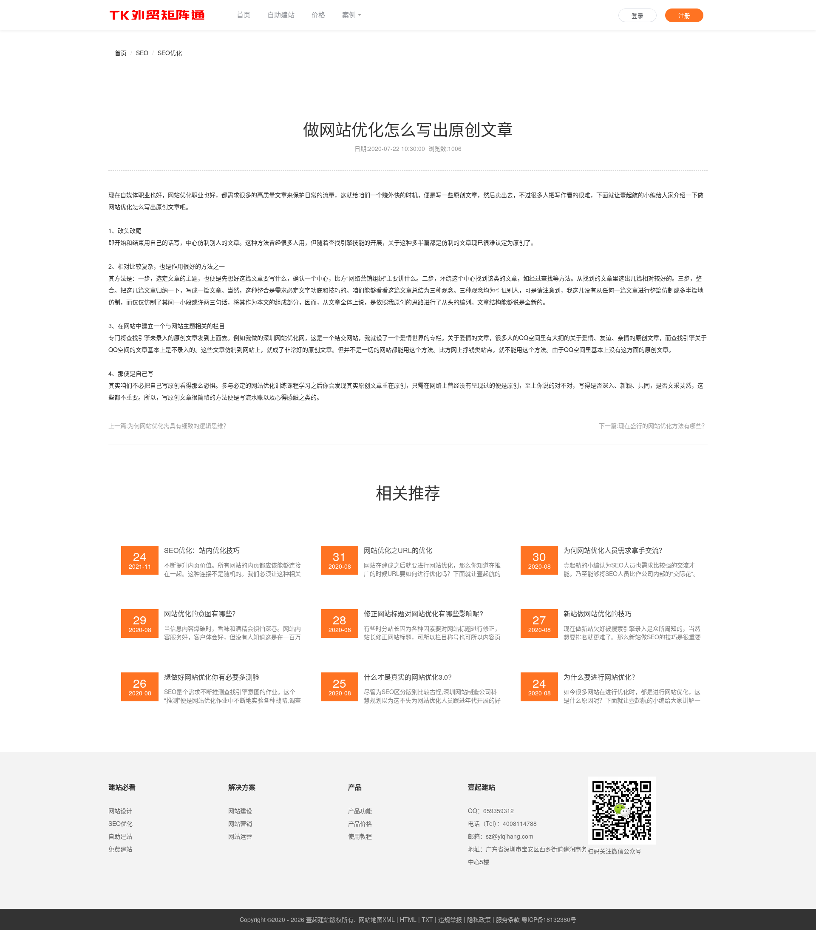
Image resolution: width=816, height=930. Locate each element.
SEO (142, 52)
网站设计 (120, 810)
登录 (637, 15)
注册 (684, 15)
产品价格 (360, 823)
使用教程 (360, 836)
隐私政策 (479, 919)
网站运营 (240, 836)
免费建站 (120, 849)
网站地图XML (377, 919)
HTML (408, 919)
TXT (427, 919)
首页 (243, 15)
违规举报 (450, 919)
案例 (349, 15)
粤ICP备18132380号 (548, 919)
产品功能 (360, 810)
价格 (318, 15)
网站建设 (240, 810)
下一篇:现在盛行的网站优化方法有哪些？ (653, 425)
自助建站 (281, 15)
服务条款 (508, 919)
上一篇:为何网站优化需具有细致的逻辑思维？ (168, 425)
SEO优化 (170, 52)
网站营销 (240, 823)
